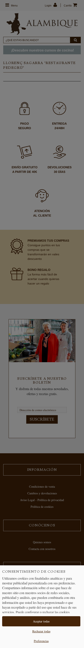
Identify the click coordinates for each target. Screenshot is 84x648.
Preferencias (41, 641)
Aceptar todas (41, 621)
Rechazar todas (41, 631)
